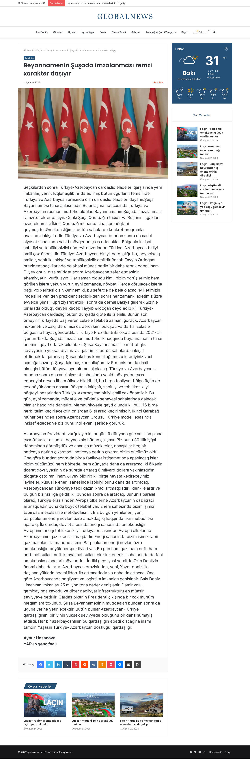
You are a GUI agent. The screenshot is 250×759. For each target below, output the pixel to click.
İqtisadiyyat (88, 32)
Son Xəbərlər (201, 115)
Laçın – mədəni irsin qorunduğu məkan (92, 722)
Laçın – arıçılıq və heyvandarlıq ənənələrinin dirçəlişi (140, 722)
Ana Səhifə (42, 32)
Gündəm (58, 32)
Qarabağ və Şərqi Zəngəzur (160, 32)
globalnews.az (35, 752)
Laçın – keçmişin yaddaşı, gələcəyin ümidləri (212, 207)
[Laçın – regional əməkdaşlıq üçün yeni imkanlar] (45, 705)
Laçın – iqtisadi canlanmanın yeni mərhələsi (91, 3)
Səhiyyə (135, 32)
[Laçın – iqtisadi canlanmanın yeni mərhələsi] (187, 190)
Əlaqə (228, 752)
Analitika (46, 50)
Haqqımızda (215, 752)
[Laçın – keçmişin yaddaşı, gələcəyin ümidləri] (187, 208)
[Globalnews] (125, 16)
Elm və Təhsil (118, 32)
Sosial (103, 32)
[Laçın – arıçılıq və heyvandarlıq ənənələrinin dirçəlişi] (141, 705)
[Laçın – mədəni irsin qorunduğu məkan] (93, 705)
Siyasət (72, 32)
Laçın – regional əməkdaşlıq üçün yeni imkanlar (42, 722)
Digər (184, 32)
